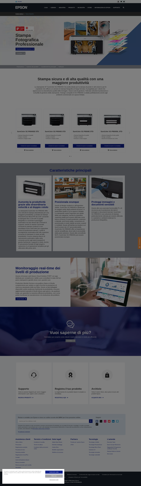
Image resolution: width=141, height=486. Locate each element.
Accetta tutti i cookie (54, 472)
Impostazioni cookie (54, 479)
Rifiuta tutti (53, 475)
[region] (33, 476)
